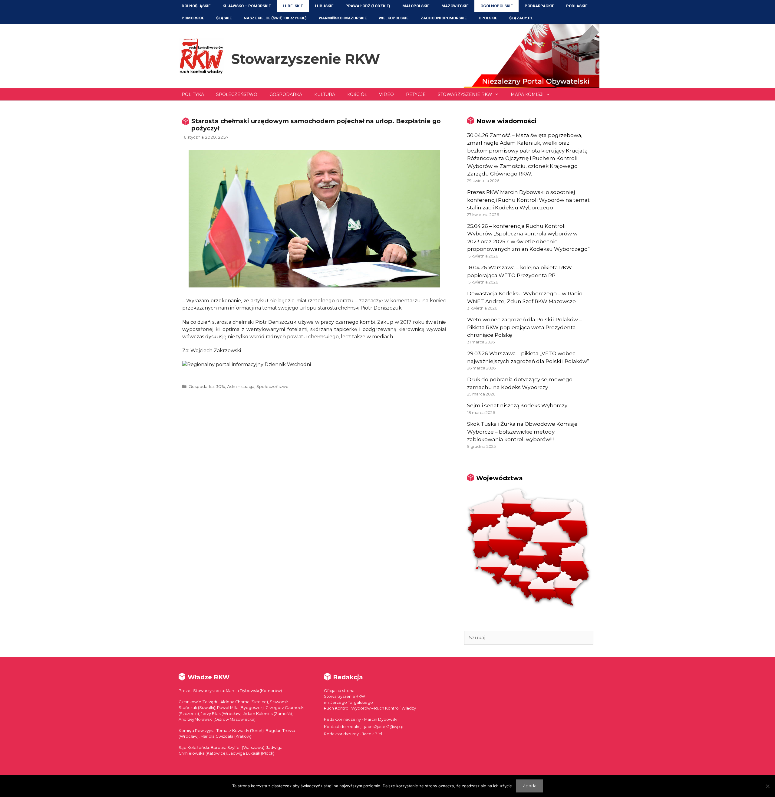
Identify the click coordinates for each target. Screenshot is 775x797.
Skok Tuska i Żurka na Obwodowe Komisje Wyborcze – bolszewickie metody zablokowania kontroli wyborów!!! (522, 431)
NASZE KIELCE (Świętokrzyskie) (275, 18)
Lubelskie (293, 6)
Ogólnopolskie (496, 6)
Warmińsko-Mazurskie (343, 18)
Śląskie (224, 18)
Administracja (240, 386)
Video (386, 94)
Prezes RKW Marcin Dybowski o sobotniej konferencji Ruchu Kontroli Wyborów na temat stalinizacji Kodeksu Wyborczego (528, 200)
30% (220, 386)
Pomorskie (193, 18)
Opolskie (488, 18)
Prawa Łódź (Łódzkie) (367, 6)
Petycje (416, 94)
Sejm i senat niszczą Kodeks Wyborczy (517, 405)
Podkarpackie (539, 6)
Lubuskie (324, 6)
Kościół (357, 94)
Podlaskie (576, 6)
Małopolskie (415, 6)
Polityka (193, 94)
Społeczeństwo (236, 94)
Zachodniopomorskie (443, 18)
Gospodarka (285, 94)
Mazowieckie (454, 6)
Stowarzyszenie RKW (305, 59)
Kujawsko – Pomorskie (247, 6)
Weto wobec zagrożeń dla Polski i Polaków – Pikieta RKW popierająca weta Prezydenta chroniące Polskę (524, 327)
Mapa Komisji (527, 94)
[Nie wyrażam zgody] (767, 786)
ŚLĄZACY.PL (521, 18)
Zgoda (529, 786)
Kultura (324, 94)
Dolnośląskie (196, 6)
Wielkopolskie (393, 18)
